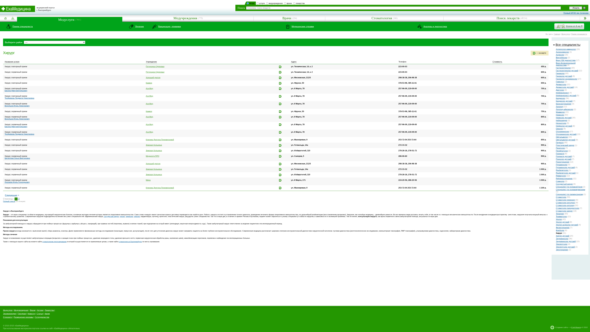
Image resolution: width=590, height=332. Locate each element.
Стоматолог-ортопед (565, 205)
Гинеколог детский (564, 76)
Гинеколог (560, 73)
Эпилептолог (561, 244)
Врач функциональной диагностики (566, 64)
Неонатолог (561, 123)
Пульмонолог (561, 165)
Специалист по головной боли (569, 187)
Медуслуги (66, 20)
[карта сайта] (13, 18)
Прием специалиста (22, 26)
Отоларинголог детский (566, 134)
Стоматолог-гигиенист (565, 200)
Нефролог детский (564, 126)
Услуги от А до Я (574, 26)
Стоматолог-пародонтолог (567, 208)
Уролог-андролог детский (567, 225)
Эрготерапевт (562, 250)
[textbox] (403, 8)
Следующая (11, 195)
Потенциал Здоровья (155, 66)
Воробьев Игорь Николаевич (17, 106)
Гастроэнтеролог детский (567, 71)
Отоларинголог (562, 131)
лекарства (300, 3)
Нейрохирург (561, 120)
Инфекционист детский (566, 96)
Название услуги (12, 62)
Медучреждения (185, 18)
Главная (557, 34)
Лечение (139, 26)
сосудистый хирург (111, 216)
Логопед (559, 107)
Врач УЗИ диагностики (566, 60)
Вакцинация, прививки (169, 26)
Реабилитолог (562, 170)
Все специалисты (568, 44)
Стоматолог (561, 197)
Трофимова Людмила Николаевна (19, 98)
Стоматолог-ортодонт (565, 203)
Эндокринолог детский (566, 241)
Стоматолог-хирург (564, 211)
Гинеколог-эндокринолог (566, 79)
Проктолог (560, 148)
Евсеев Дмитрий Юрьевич (16, 91)
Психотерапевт (562, 162)
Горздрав (22, 314)
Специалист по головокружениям (570, 190)
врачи (289, 3)
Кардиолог (560, 98)
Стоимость (497, 62)
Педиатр (560, 143)
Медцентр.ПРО (152, 156)
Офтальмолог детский (565, 140)
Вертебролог (561, 58)
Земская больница (154, 145)
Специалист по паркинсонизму (569, 194)
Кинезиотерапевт (563, 104)
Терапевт (560, 214)
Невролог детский (564, 118)
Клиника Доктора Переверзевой (160, 140)
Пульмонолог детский (565, 167)
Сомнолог (560, 181)
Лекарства (49, 310)
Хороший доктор (153, 78)
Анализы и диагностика (435, 26)
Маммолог (560, 112)
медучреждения (276, 3)
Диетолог (560, 90)
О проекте (7, 317)
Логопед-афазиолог (564, 109)
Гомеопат (560, 82)
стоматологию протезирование (54, 242)
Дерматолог (561, 84)
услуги (262, 3)
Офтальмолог (562, 137)
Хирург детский (562, 236)
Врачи (286, 18)
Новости (31, 314)
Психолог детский (563, 159)
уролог (122, 216)
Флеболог (560, 230)
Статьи (40, 314)
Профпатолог (562, 151)
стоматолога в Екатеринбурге (130, 242)
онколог (137, 216)
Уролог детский (562, 222)
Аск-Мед (149, 88)
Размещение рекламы (23, 317)
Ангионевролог (562, 52)
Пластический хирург (565, 145)
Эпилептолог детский (565, 247)
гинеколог (129, 216)
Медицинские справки (303, 26)
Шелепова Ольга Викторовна (17, 158)
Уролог (559, 219)
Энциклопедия (9, 314)
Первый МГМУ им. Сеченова (575, 13)
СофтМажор (576, 327)
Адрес (294, 62)
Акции (47, 314)
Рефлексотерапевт (564, 179)
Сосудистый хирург (564, 184)
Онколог (559, 129)
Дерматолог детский (565, 87)
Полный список (9, 201)
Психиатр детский (564, 156)
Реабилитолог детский (566, 173)
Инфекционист (562, 93)
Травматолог (561, 216)
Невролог (560, 115)
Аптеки (40, 310)
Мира (148, 180)
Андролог (560, 55)
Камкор (149, 83)
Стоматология (382, 18)
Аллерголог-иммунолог (566, 49)
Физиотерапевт (563, 228)
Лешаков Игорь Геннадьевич (17, 182)
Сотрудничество (42, 317)
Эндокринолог (562, 239)
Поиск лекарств (508, 18)
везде (251, 3)
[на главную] (5, 19)
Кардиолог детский (564, 101)
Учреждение (151, 62)
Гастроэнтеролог (563, 68)
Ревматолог (561, 176)
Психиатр (560, 154)
